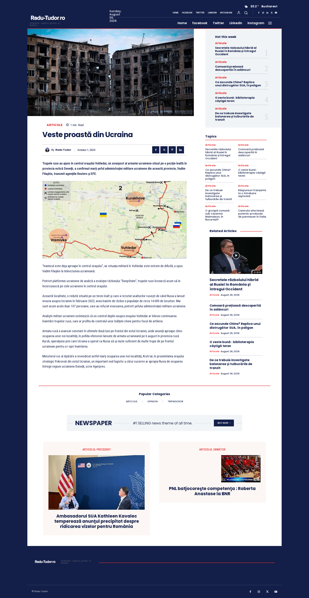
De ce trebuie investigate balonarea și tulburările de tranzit (234, 116)
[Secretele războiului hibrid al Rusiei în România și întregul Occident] (236, 255)
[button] (246, 12)
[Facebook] (259, 13)
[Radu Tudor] (48, 150)
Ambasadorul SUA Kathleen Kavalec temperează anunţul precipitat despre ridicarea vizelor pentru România (96, 521)
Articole (54, 125)
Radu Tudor (63, 149)
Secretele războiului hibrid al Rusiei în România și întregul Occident (236, 51)
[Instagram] (263, 13)
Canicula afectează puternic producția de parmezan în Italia (252, 213)
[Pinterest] (172, 149)
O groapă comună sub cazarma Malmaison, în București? (217, 215)
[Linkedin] (267, 13)
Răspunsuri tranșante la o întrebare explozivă (252, 193)
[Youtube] (276, 13)
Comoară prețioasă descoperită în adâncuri (232, 68)
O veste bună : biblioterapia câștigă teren (235, 99)
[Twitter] (271, 13)
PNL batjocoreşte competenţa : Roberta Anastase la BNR (212, 491)
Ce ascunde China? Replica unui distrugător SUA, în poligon (238, 83)
